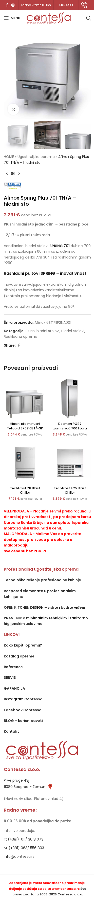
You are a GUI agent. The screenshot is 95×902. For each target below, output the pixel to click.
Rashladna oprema (20, 336)
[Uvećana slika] (13, 109)
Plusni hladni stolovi (43, 330)
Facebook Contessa (23, 710)
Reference (13, 666)
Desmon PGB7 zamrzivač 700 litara (70, 426)
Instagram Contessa (23, 699)
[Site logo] (48, 17)
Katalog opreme (19, 656)
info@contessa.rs (19, 856)
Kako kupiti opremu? (23, 645)
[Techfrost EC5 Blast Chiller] (70, 463)
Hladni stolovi (72, 330)
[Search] (89, 18)
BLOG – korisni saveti (23, 720)
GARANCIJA (14, 688)
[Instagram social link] (13, 5)
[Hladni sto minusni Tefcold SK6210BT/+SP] (25, 398)
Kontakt (11, 731)
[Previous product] (7, 173)
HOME (9, 156)
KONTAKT (66, 5)
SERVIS (10, 677)
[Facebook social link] (7, 5)
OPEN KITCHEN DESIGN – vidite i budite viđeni (44, 607)
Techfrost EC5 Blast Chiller (70, 490)
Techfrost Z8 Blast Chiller (25, 490)
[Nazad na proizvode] (13, 173)
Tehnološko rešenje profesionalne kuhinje (42, 580)
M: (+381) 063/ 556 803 (24, 847)
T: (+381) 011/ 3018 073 (23, 839)
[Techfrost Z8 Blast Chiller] (25, 463)
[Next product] (19, 173)
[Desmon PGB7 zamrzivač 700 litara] (70, 398)
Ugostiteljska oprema (36, 156)
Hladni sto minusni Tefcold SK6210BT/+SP (25, 426)
